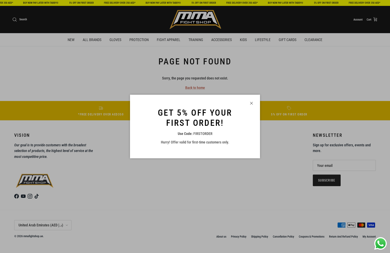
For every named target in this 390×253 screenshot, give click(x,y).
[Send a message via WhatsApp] (380, 243)
